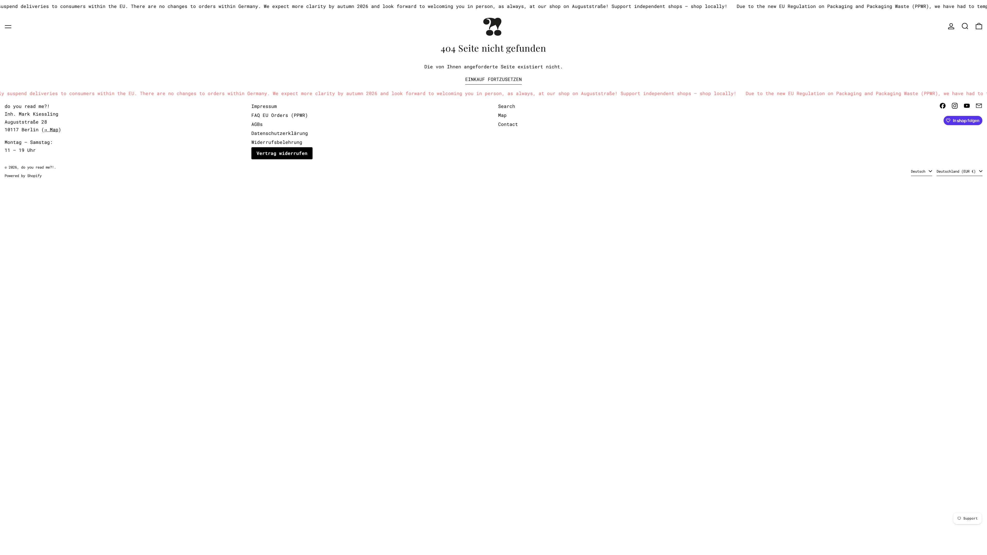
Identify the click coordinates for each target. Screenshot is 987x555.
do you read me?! (37, 167)
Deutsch (919, 171)
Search (506, 106)
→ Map (51, 129)
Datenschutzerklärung (279, 133)
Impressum (264, 106)
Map (502, 115)
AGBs (257, 124)
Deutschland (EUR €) (957, 171)
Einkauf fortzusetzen (493, 79)
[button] (965, 26)
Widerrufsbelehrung (276, 142)
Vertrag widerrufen (282, 153)
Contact (508, 124)
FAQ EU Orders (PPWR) (279, 115)
